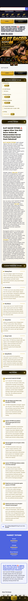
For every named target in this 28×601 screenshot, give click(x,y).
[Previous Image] (1, 50)
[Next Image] (27, 50)
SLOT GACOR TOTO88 (9, 142)
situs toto (15, 172)
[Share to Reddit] (20, 595)
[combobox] (12, 8)
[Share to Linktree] (12, 595)
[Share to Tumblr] (24, 595)
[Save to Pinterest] (16, 595)
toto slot (16, 204)
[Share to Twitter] (4, 595)
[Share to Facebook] (8, 595)
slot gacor (6, 239)
